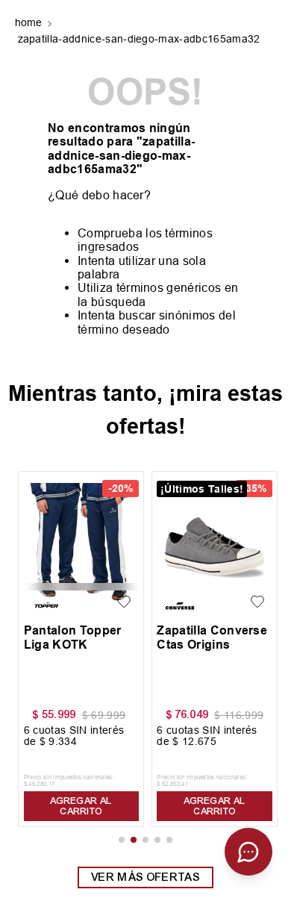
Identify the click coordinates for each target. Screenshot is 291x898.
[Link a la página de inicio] (30, 24)
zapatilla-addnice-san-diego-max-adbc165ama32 (139, 39)
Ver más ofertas (145, 877)
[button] (122, 840)
